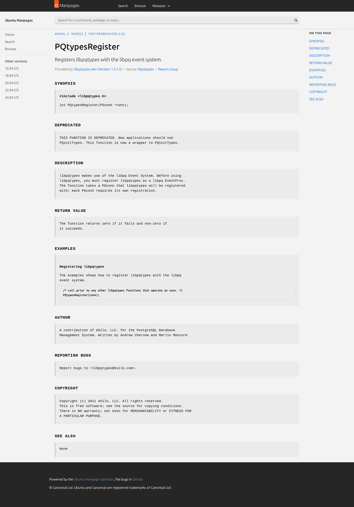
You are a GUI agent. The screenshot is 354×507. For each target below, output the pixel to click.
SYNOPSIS (316, 41)
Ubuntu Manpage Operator (94, 479)
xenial (60, 33)
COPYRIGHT (318, 92)
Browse (140, 6)
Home (9, 34)
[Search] (296, 20)
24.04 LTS (12, 97)
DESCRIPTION (319, 55)
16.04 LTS (12, 68)
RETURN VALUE (320, 62)
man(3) (77, 33)
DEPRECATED (319, 48)
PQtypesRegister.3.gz (107, 33)
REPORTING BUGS (322, 84)
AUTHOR (315, 77)
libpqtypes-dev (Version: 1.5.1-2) (98, 69)
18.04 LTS (12, 75)
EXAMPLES (317, 70)
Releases (159, 6)
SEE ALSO (316, 99)
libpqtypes (146, 69)
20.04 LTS (12, 82)
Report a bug (168, 69)
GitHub (137, 479)
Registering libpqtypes (82, 267)
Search (123, 6)
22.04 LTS (12, 90)
